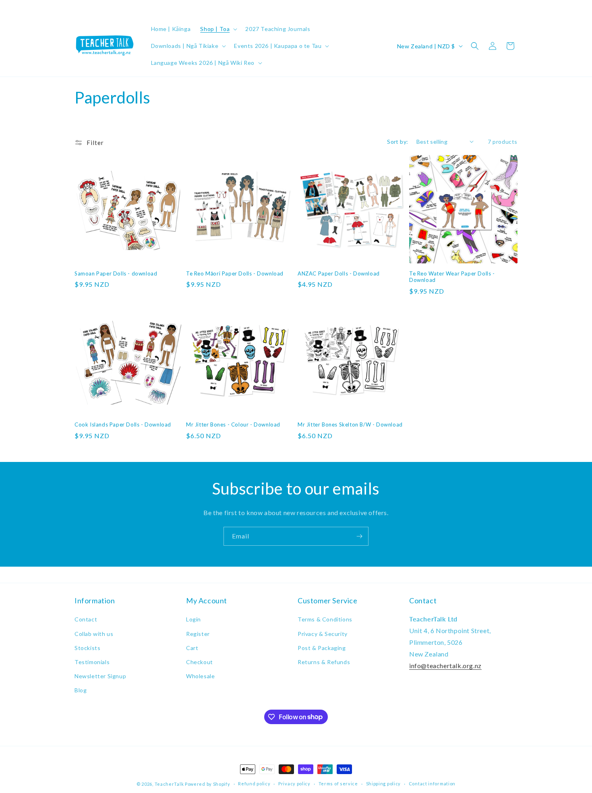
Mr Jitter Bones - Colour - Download (233, 424)
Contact (86, 619)
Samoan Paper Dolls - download (116, 273)
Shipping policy (383, 783)
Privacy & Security (323, 633)
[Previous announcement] (77, 7)
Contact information (432, 783)
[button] (217, 29)
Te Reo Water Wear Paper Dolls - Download (452, 277)
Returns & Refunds (324, 661)
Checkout (199, 661)
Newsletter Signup (100, 676)
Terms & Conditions (325, 619)
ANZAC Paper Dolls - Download (339, 273)
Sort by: (397, 141)
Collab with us (94, 633)
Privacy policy (294, 783)
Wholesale (200, 676)
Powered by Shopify (207, 784)
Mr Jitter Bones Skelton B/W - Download (350, 424)
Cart (192, 647)
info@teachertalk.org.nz (445, 665)
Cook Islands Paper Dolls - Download (123, 424)
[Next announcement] (515, 7)
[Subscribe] (359, 536)
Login (193, 619)
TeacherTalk (169, 784)
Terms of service (338, 783)
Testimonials (92, 661)
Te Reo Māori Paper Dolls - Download (235, 273)
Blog (81, 690)
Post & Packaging (322, 647)
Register (198, 633)
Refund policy (254, 783)
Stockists (87, 647)
